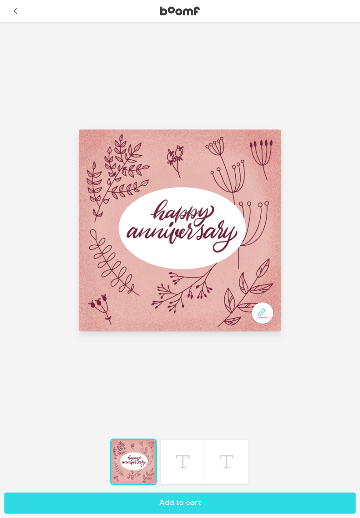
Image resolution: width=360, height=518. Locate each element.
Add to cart (180, 503)
